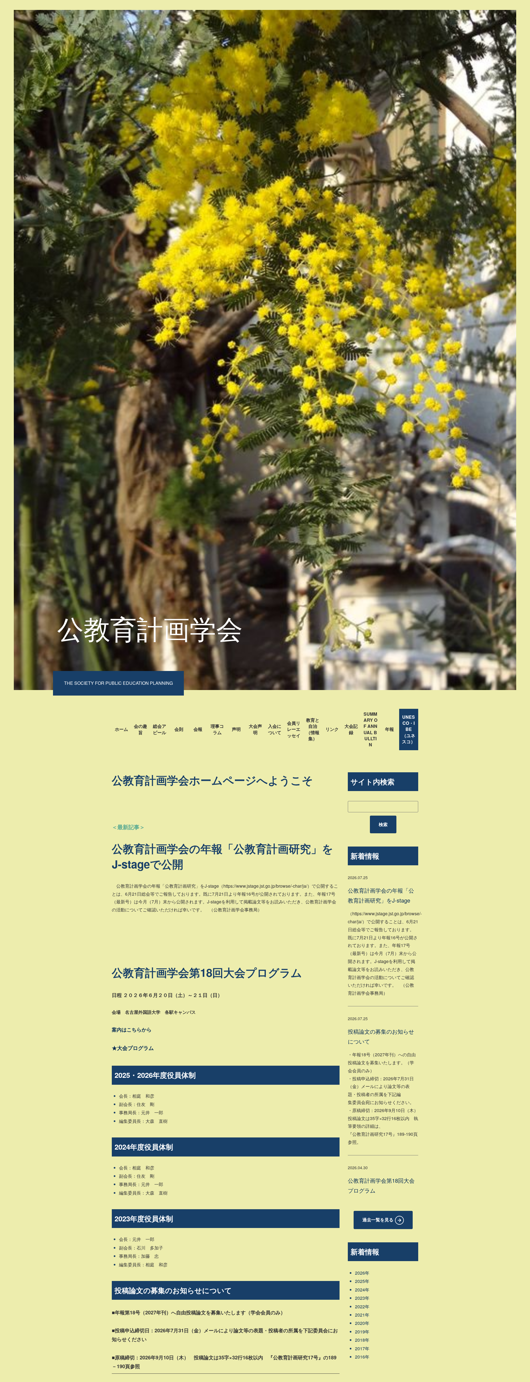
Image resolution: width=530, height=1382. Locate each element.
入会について (274, 729)
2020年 (362, 1323)
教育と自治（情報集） (312, 729)
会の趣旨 (140, 729)
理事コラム (217, 729)
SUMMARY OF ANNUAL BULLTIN (370, 729)
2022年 (362, 1306)
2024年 (362, 1289)
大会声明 (255, 729)
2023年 (362, 1298)
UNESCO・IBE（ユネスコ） (408, 729)
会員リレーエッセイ (293, 729)
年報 (389, 729)
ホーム (121, 729)
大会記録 (351, 729)
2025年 (362, 1281)
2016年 (362, 1357)
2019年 (362, 1331)
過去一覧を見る (377, 1219)
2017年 (362, 1348)
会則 (178, 729)
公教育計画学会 (150, 627)
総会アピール (159, 729)
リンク (332, 729)
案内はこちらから (132, 1029)
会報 (198, 729)
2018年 (362, 1340)
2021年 (362, 1315)
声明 (236, 729)
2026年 (362, 1273)
